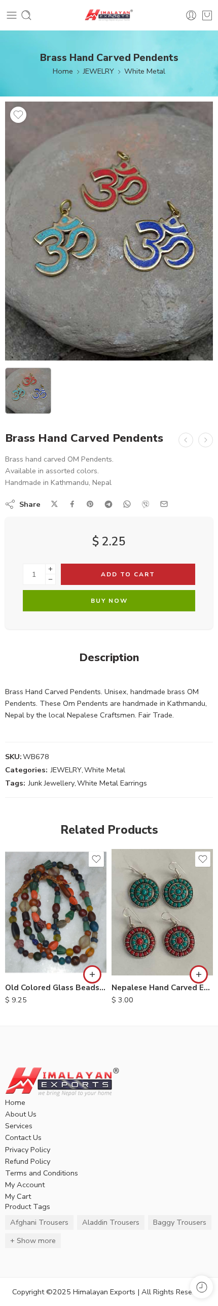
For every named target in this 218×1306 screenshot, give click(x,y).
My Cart (18, 1196)
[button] (92, 974)
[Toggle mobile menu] (11, 15)
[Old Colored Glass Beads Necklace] (55, 912)
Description (109, 658)
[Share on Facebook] (72, 504)
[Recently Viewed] (201, 1287)
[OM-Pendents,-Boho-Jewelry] (109, 231)
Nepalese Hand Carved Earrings (162, 988)
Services (18, 1126)
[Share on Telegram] (108, 504)
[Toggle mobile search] (26, 15)
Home (63, 71)
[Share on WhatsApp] (127, 504)
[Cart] (207, 15)
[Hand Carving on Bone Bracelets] (185, 440)
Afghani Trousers (39, 1222)
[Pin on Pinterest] (90, 504)
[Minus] (50, 579)
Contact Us (23, 1137)
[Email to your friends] (164, 504)
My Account (25, 1185)
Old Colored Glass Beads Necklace (55, 988)
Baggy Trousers (179, 1222)
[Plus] (50, 569)
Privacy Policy (27, 1150)
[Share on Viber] (145, 504)
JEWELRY (98, 71)
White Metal (144, 71)
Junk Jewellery (51, 783)
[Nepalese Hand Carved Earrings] (162, 912)
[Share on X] (54, 504)
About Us (21, 1114)
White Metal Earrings (112, 783)
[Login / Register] (191, 15)
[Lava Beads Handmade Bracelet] (205, 440)
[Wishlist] (18, 115)
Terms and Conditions (41, 1173)
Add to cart (128, 574)
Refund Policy (27, 1161)
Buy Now (109, 601)
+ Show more (33, 1240)
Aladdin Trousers (110, 1222)
